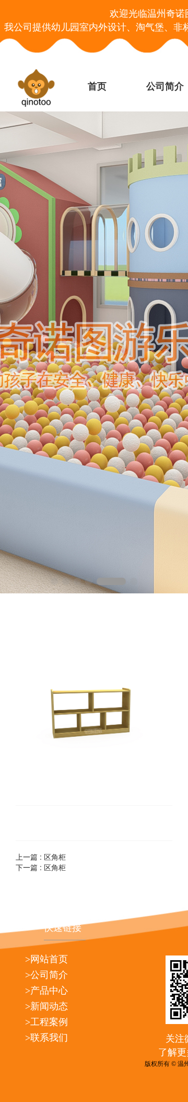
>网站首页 (46, 959)
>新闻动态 (46, 1006)
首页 (97, 86)
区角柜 (55, 856)
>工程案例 (46, 1022)
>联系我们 (46, 1037)
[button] (54, 581)
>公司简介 (46, 975)
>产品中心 (46, 990)
